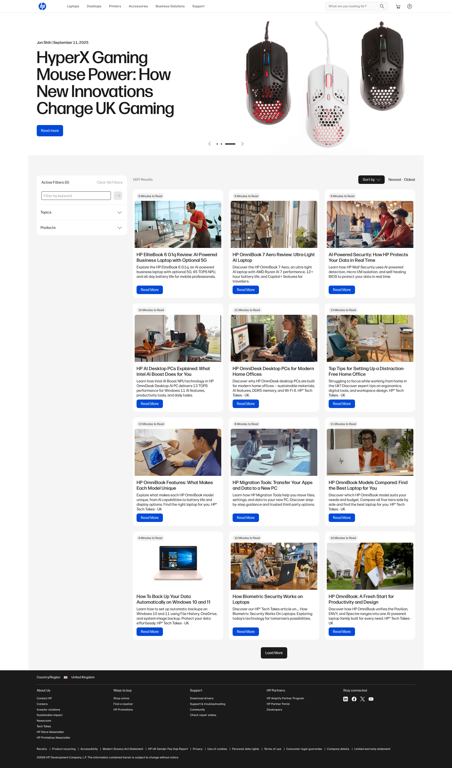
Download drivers (202, 698)
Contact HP (44, 698)
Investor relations (48, 709)
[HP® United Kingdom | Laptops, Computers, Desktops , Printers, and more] (42, 6)
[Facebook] (354, 699)
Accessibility (89, 749)
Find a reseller (123, 704)
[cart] (398, 6)
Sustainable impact (49, 715)
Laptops (73, 6)
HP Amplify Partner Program (285, 698)
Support (198, 6)
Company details (338, 749)
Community (197, 709)
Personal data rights (245, 749)
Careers (42, 704)
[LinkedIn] (345, 699)
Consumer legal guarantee (304, 749)
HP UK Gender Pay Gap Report (168, 749)
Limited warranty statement (372, 749)
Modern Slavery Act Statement (123, 749)
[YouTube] (371, 699)
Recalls (42, 749)
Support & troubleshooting (207, 704)
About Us (43, 690)
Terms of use (272, 749)
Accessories (138, 6)
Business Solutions (170, 6)
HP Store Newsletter (50, 732)
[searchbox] (353, 6)
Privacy (197, 749)
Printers (115, 6)
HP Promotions (123, 709)
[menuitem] (73, 6)
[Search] (382, 6)
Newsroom (44, 720)
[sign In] (409, 6)
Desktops (94, 6)
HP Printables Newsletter (53, 737)
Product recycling (64, 749)
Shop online (121, 698)
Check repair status (203, 715)
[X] (362, 699)
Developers (274, 709)
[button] (210, 144)
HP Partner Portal (278, 704)
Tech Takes (44, 726)
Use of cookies (217, 749)
